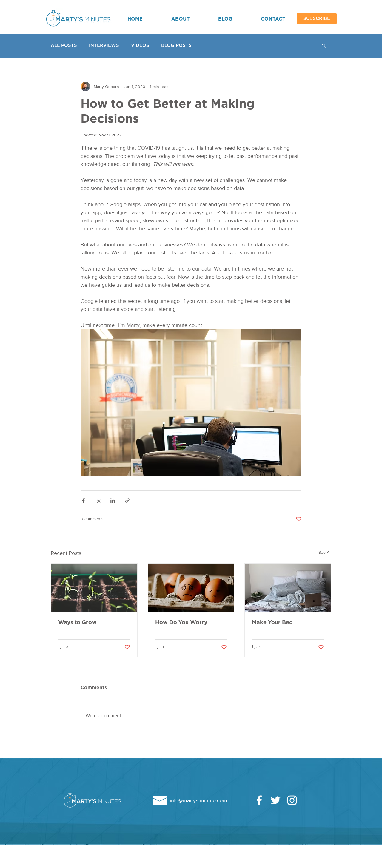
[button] (317, 18)
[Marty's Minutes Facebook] (259, 800)
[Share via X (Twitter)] (98, 500)
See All (324, 552)
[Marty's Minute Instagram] (292, 800)
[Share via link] (127, 500)
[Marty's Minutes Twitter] (275, 800)
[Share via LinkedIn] (112, 500)
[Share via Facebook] (83, 500)
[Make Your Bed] (288, 588)
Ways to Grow (77, 622)
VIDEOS (140, 45)
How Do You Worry (181, 622)
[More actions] (297, 86)
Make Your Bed (272, 622)
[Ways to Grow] (94, 588)
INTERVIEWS (104, 45)
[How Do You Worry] (191, 588)
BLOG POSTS (176, 45)
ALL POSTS (64, 45)
